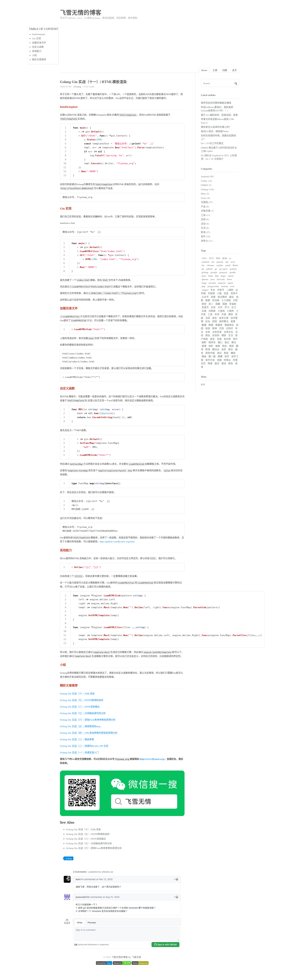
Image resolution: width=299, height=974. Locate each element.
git (203, 268)
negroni (221, 282)
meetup (212, 282)
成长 (214, 317)
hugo (223, 275)
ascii (233, 261)
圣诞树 (232, 303)
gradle (233, 272)
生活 (230, 335)
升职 (235, 300)
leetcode (221, 279)
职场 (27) (205, 232)
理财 (223, 335)
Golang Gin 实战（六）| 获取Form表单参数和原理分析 (88, 719)
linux (229, 279)
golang (69, 858)
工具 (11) (205, 215)
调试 (219, 352)
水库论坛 (228, 331)
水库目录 (217, 331)
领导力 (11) (207, 240)
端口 (220, 342)
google (214, 272)
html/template (38, 34)
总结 (207, 317)
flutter (235, 265)
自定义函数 (38, 47)
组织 (211, 345)
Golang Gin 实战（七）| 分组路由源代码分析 (83, 713)
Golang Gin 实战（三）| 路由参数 (77, 739)
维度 (217, 345)
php (203, 286)
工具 (215, 70)
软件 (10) (205, 236)
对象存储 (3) (207, 210)
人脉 (219, 293)
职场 (207, 349)
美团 (231, 345)
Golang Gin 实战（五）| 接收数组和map (80, 726)
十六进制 (226, 300)
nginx (230, 282)
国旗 (224, 303)
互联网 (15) (207, 202)
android (205, 261)
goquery (223, 272)
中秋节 (220, 289)
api (226, 261)
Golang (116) (207, 189)
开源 (223, 314)
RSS (203, 384)
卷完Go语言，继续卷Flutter (215, 131)
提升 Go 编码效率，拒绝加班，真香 (219, 114)
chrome (210, 265)
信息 (226, 293)
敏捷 (204, 324)
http (217, 275)
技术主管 (223, 317)
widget (205, 289)
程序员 (212, 342)
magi (204, 282)
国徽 (218, 303)
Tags (203, 250)
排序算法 (223, 321)
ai (230, 258)
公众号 (205, 296)
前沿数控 (222, 296)
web (232, 286)
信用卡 (234, 293)
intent (230, 275)
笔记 (227, 342)
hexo (204, 275)
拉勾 (207, 321)
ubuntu (224, 286)
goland (233, 268)
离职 (204, 342)
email (227, 265)
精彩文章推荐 (39, 59)
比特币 (229, 328)
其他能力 (36, 51)
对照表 (212, 310)
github (209, 268)
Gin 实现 (36, 38)
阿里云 (227, 359)
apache (219, 261)
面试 (217, 363)
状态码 (215, 335)
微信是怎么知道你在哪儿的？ (216, 126)
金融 (219, 359)
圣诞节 (205, 307)
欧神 (214, 328)
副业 (231, 296)
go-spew (223, 268)
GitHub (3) (206, 184)
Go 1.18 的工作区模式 (212, 143)
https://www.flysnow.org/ (152, 759)
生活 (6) (205, 227)
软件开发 (210, 359)
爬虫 (207, 335)
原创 (204, 303)
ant (212, 261)
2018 (211, 258)
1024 (204, 258)
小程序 (230, 310)
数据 (211, 324)
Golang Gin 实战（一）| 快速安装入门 (79, 752)
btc (203, 265)
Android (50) (207, 176)
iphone (205, 279)
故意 (233, 321)
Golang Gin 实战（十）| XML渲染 (77, 693)
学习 (227, 307)
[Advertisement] (149, 42)
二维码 (229, 289)
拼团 (214, 321)
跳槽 (220, 356)
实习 (233, 307)
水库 (207, 331)
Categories (206, 168)
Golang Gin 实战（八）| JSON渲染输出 (80, 706)
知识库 (227, 338)
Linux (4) (205, 197)
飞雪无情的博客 (80, 12)
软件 (227, 356)
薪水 (230, 349)
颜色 (230, 363)
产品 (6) (205, 206)
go (216, 268)
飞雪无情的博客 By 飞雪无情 (126, 957)
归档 (224, 70)
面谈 (223, 363)
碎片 (235, 338)
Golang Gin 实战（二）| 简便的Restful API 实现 (84, 745)
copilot (219, 265)
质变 (226, 352)
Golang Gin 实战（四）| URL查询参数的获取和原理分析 (88, 732)
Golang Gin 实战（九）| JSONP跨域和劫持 (81, 700)
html (210, 275)
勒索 (207, 300)
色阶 (223, 349)
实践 (204, 310)
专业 (212, 289)
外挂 (213, 307)
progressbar (213, 286)
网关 (224, 345)
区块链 (215, 300)
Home (204, 70)
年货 (217, 314)
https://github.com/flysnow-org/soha (117, 541)
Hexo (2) (205, 193)
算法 (233, 342)
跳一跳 (212, 356)
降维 (210, 363)
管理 (204, 345)
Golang (77, 86)
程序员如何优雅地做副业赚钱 (216, 102)
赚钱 (233, 352)
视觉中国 (210, 352)
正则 (221, 328)
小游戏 (221, 310)
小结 (34, 55)
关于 (234, 70)
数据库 (218, 324)
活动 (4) (205, 223)
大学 (220, 307)
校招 (207, 328)
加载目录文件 (39, 42)
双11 (211, 303)
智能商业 (229, 324)
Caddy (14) (206, 180)
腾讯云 (215, 349)
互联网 (211, 293)
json (213, 279)
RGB (224, 258)
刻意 (213, 296)
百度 (219, 338)
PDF (218, 258)
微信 (230, 314)
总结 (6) (205, 219)
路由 (204, 356)
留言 (212, 338)
